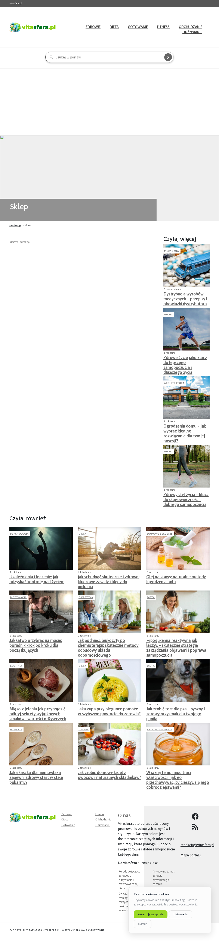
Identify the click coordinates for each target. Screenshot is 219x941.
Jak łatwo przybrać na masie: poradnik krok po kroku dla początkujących (35, 644)
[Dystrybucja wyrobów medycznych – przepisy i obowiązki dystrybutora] (186, 265)
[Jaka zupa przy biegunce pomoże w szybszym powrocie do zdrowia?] (109, 680)
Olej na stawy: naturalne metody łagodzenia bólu (176, 579)
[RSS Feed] (195, 827)
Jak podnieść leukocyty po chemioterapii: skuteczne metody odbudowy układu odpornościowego (108, 644)
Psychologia (19, 533)
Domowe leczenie (160, 533)
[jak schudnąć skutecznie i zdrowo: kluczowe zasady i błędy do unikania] (109, 548)
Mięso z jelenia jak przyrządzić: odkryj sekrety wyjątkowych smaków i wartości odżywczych (37, 712)
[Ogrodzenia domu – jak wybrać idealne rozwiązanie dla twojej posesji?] (186, 397)
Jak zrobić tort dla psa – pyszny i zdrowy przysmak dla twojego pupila (175, 712)
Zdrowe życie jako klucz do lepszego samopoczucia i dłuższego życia (185, 361)
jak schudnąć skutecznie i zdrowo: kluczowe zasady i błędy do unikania (108, 580)
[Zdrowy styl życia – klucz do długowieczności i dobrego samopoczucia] (186, 466)
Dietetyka (85, 597)
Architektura (174, 383)
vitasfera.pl (15, 225)
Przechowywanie (159, 729)
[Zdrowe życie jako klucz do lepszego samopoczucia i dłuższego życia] (186, 329)
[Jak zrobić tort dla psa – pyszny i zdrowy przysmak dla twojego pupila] (178, 680)
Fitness (163, 27)
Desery (83, 729)
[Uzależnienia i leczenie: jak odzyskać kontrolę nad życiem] (41, 548)
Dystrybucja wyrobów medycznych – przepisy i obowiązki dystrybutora (185, 297)
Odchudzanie (103, 819)
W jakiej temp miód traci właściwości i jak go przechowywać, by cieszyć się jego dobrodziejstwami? (177, 776)
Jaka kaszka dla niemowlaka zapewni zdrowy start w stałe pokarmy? (36, 776)
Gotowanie (138, 27)
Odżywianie (192, 32)
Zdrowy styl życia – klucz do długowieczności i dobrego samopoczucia (186, 498)
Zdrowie (93, 27)
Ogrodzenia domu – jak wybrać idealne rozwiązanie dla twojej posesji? (184, 430)
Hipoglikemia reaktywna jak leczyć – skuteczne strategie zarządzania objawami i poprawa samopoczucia (176, 644)
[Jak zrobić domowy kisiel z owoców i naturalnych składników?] (109, 744)
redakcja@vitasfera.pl (197, 845)
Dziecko (16, 729)
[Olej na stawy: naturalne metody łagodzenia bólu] (178, 548)
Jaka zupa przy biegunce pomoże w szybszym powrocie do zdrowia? (109, 711)
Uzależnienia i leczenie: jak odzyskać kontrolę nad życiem (36, 579)
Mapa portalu (191, 855)
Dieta (114, 27)
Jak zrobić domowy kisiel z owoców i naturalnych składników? (109, 775)
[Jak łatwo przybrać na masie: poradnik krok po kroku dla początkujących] (41, 612)
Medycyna (171, 250)
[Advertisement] (109, 102)
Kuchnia (16, 665)
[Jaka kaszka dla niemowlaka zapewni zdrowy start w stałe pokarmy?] (41, 744)
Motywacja (18, 597)
